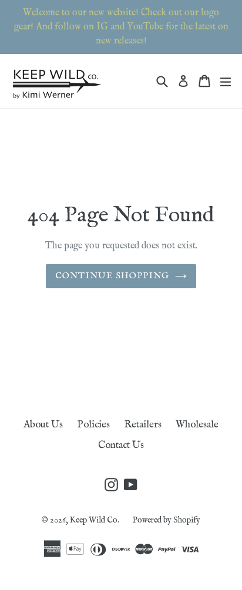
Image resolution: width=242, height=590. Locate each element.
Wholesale (197, 425)
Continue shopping (112, 275)
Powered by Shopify (166, 520)
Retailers (143, 425)
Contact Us (121, 445)
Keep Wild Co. (95, 520)
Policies (93, 425)
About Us (43, 425)
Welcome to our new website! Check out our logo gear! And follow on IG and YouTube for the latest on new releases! (121, 27)
